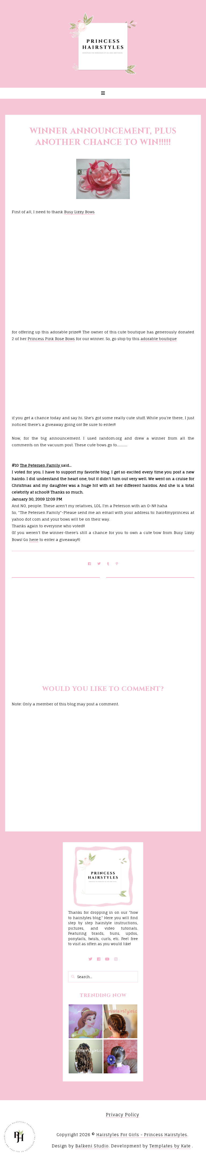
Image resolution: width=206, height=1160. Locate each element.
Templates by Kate (170, 1145)
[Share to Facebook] (89, 563)
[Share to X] (99, 563)
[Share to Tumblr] (108, 563)
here (33, 539)
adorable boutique (159, 338)
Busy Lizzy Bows (79, 211)
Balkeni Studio (92, 1145)
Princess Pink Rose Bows (51, 338)
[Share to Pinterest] (117, 563)
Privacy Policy (122, 1114)
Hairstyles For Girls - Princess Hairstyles (141, 1134)
